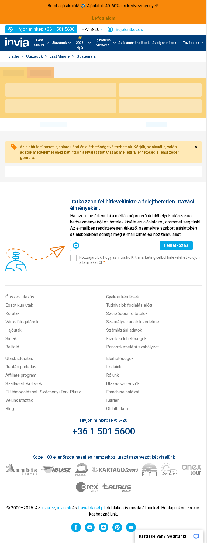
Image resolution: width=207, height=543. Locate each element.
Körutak (12, 313)
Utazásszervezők (123, 383)
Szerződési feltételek (127, 313)
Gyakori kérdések (122, 296)
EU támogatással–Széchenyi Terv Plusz (43, 392)
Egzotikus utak (19, 305)
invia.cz (48, 507)
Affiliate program (20, 375)
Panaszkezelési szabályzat (132, 347)
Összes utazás (19, 296)
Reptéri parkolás (20, 366)
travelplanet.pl (91, 507)
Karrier (112, 400)
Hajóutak (13, 330)
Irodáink (113, 366)
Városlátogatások (22, 321)
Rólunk (112, 375)
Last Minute (60, 56)
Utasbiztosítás (19, 358)
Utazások (34, 56)
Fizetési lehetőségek (126, 338)
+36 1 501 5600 (103, 431)
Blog (9, 408)
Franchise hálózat (122, 392)
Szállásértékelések (134, 43)
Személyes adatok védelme (132, 321)
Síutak (11, 338)
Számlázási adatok (124, 330)
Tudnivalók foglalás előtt (129, 305)
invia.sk (64, 507)
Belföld (12, 347)
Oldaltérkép (117, 408)
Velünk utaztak (19, 400)
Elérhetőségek (120, 358)
